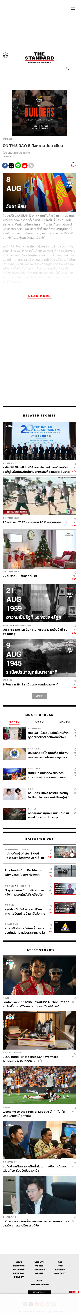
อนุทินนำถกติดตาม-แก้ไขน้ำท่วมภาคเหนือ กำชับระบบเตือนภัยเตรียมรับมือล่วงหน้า (35, 1168)
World (7, 139)
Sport (7, 1107)
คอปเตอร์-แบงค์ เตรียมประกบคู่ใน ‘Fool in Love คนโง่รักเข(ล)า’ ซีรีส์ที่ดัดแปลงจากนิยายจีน (48, 795)
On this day (11, 518)
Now (60, 1266)
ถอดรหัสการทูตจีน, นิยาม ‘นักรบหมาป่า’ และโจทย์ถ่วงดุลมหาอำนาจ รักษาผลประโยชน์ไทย (48, 815)
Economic (12, 849)
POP (31, 789)
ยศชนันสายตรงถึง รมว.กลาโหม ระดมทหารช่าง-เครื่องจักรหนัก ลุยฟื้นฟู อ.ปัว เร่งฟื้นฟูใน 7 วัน (48, 775)
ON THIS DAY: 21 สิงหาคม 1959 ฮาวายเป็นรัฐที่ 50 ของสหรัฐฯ (35, 632)
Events (60, 1270)
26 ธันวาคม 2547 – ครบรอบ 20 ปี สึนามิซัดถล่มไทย (35, 522)
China (32, 808)
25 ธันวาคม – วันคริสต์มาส (20, 576)
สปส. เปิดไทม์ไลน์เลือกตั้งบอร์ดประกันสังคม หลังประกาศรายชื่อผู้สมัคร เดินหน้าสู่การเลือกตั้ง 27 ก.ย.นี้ (25, 930)
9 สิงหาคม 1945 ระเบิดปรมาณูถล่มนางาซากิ (30, 684)
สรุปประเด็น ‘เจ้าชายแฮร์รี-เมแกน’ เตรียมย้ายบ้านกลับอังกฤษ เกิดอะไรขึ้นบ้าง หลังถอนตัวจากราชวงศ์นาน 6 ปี (25, 911)
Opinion (19, 1270)
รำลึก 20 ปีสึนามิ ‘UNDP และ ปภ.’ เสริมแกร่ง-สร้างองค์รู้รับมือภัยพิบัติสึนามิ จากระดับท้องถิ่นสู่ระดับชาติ (36, 469)
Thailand (9, 463)
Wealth (39, 1262)
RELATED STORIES (39, 415)
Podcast (19, 1266)
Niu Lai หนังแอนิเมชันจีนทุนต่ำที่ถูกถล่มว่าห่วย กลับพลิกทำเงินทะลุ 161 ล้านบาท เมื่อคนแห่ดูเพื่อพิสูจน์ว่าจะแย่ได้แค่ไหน (48, 735)
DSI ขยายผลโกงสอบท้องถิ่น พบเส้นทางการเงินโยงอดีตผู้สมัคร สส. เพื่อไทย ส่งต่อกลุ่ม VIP (48, 755)
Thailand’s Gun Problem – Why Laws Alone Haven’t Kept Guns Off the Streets (23, 872)
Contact (60, 1273)
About (39, 1273)
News (19, 1262)
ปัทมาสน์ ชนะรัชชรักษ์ (19, 153)
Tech (25, 849)
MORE (39, 696)
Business (34, 728)
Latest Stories (39, 950)
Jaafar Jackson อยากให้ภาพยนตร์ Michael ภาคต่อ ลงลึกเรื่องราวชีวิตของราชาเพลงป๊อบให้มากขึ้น (36, 1004)
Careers (39, 1270)
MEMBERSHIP (39, 1292)
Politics (34, 768)
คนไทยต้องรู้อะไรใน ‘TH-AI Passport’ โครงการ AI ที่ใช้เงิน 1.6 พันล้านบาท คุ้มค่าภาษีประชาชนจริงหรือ (24, 855)
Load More (39, 1234)
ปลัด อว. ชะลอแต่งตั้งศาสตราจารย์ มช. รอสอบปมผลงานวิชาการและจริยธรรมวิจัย (36, 1223)
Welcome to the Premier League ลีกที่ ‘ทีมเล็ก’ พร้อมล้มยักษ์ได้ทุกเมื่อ (34, 1114)
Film (6, 998)
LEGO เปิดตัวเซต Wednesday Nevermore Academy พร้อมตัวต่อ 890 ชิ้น (30, 1059)
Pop (60, 1262)
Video (39, 1266)
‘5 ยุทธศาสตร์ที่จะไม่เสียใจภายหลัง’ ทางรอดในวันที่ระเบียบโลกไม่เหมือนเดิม (24, 892)
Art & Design (12, 1052)
